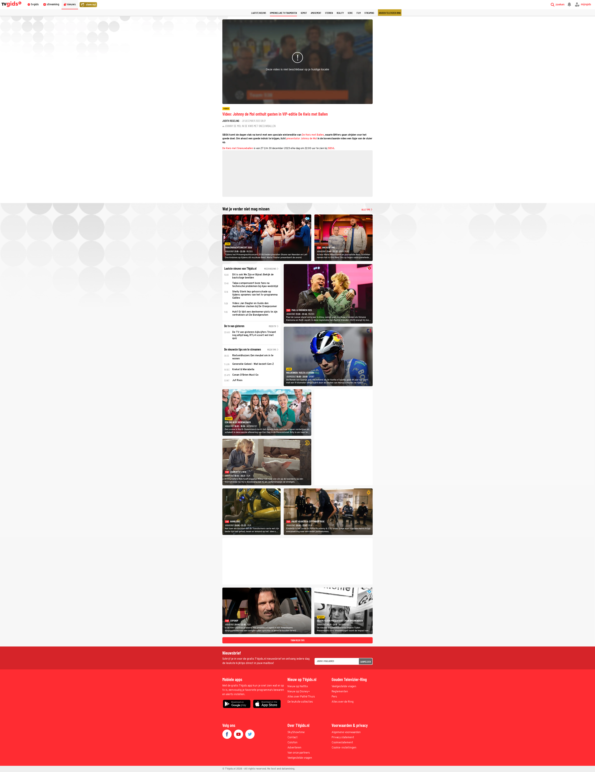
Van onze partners (298, 753)
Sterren (329, 12)
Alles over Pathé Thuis (301, 697)
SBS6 (331, 148)
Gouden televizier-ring (390, 12)
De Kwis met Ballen (313, 135)
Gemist (304, 12)
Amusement (316, 12)
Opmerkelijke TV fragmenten (283, 12)
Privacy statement (343, 737)
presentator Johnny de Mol (301, 138)
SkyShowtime (296, 732)
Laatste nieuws (258, 12)
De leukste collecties (300, 702)
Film (359, 12)
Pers (334, 697)
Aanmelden (365, 661)
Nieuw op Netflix (297, 686)
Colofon (292, 742)
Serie (350, 12)
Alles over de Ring (343, 702)
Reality (340, 12)
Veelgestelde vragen (344, 686)
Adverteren (294, 748)
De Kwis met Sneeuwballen (237, 148)
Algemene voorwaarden (346, 732)
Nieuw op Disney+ (298, 691)
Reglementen (340, 691)
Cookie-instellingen (344, 748)
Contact (292, 737)
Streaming (369, 12)
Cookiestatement (342, 742)
